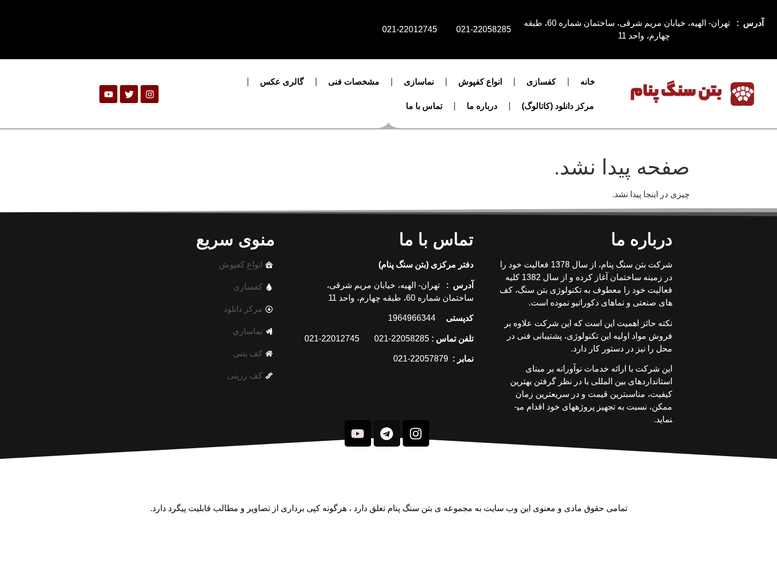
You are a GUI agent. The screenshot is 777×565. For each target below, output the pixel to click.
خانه (587, 81)
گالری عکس (282, 81)
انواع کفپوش (480, 81)
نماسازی (419, 81)
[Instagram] (150, 94)
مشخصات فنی (354, 81)
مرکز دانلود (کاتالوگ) (558, 105)
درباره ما (482, 105)
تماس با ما (424, 105)
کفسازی (541, 81)
